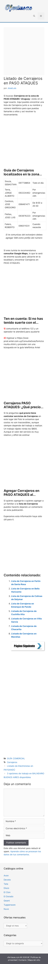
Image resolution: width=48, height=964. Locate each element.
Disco (6, 888)
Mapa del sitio (34, 960)
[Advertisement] (24, 51)
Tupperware (10, 905)
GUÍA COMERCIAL (16, 758)
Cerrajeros (12, 762)
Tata (6, 884)
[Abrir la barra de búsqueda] (34, 16)
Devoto (7, 880)
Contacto (22, 960)
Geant (7, 900)
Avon (6, 875)
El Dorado (8, 896)
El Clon (7, 892)
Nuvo (6, 909)
